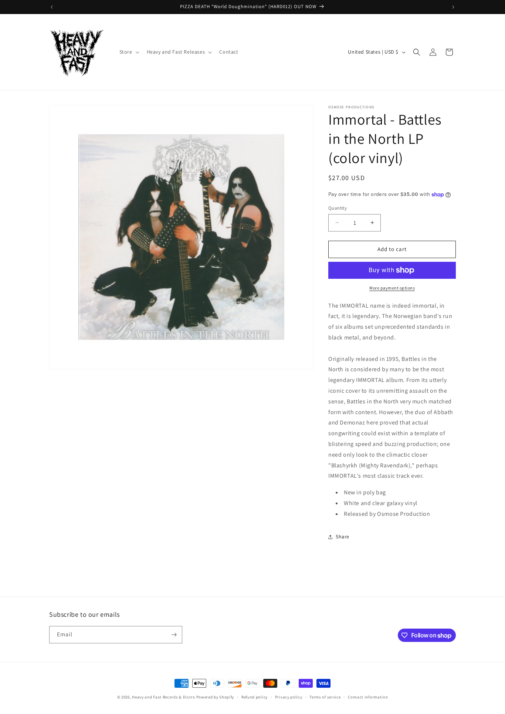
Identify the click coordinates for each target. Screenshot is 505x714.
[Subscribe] (174, 634)
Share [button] (342, 536)
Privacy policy (288, 697)
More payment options (392, 288)
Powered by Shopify (215, 697)
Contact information (368, 697)
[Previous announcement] (52, 7)
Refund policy (254, 697)
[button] (128, 52)
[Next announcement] (453, 7)
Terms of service (324, 697)
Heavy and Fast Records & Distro (163, 697)
